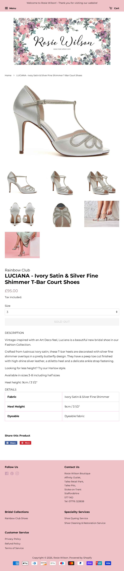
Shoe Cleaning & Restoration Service (84, 523)
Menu (12, 8)
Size (7, 305)
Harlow (53, 368)
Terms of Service (14, 548)
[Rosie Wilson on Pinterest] (12, 474)
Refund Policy (13, 543)
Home (8, 75)
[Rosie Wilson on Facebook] (7, 474)
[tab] (62, 333)
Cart (116, 8)
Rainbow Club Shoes (16, 518)
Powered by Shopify (80, 557)
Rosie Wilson (60, 557)
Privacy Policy (13, 538)
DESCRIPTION (14, 332)
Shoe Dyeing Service (76, 518)
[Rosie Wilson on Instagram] (17, 474)
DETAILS (10, 389)
